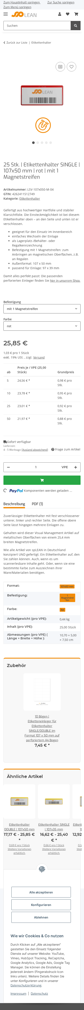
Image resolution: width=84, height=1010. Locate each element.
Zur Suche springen (60, 2)
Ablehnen (41, 917)
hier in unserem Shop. (65, 281)
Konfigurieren (41, 905)
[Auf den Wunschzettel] (71, 66)
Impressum (18, 994)
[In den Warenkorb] (6, 54)
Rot (62, 609)
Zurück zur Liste (16, 42)
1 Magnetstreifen (67, 598)
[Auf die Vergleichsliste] (60, 66)
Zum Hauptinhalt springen (21, 2)
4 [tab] (46, 142)
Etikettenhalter (29, 199)
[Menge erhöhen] (75, 467)
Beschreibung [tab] (14, 504)
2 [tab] (37, 142)
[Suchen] (76, 25)
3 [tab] (42, 142)
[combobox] (42, 308)
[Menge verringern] (8, 467)
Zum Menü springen (17, 7)
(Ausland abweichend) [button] (35, 450)
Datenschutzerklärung (26, 985)
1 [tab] (33, 142)
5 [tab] (50, 142)
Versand (39, 358)
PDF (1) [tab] (37, 504)
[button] (60, 14)
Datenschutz (39, 994)
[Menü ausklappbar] (5, 12)
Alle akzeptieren (41, 892)
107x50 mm (67, 586)
